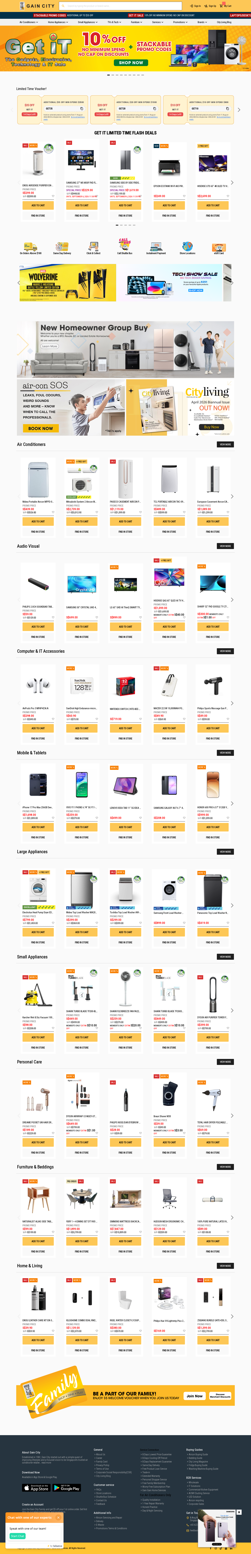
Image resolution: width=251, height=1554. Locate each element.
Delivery (99, 1521)
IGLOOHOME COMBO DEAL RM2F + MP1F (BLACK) (89, 1320)
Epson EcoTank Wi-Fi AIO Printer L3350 (169, 186)
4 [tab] (130, 225)
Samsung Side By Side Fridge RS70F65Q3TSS (125, 182)
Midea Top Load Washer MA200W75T (84, 912)
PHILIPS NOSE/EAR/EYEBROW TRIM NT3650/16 (132, 1122)
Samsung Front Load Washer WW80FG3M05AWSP (178, 913)
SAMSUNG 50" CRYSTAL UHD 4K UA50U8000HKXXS (91, 607)
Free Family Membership (153, 1483)
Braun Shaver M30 (162, 1116)
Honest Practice (149, 1507)
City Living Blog (103, 1476)
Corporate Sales (196, 1504)
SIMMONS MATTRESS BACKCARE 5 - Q (128, 1221)
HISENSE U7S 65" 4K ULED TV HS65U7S (213, 186)
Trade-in (146, 1472)
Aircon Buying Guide (198, 1454)
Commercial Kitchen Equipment (203, 1489)
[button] (53, 196)
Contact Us (101, 1500)
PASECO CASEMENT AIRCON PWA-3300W (130, 501)
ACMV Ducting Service (199, 1493)
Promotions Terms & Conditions (111, 1528)
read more (46, 1462)
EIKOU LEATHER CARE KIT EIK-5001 (39, 1320)
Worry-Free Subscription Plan (156, 1486)
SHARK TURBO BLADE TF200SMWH (170, 1011)
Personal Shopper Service (154, 1479)
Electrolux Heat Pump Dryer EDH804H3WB (42, 912)
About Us (100, 1454)
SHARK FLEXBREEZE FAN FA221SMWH (128, 1011)
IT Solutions (194, 1486)
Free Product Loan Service (154, 1468)
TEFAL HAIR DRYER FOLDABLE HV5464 (215, 1122)
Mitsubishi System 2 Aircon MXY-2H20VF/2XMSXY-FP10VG (94, 501)
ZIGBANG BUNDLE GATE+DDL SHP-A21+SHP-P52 (220, 1320)
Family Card (101, 1461)
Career (99, 1458)
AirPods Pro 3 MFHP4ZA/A (35, 708)
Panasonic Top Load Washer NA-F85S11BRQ (218, 913)
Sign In (197, 6)
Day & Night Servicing (152, 1510)
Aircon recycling (196, 1500)
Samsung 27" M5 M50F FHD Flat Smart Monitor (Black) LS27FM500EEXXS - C (81, 182)
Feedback (100, 1504)
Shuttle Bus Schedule (106, 1496)
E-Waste (100, 1524)
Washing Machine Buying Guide (203, 1468)
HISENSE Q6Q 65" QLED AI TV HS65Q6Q (172, 600)
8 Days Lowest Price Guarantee (156, 1454)
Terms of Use (102, 1468)
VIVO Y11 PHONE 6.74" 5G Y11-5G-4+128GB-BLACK (90, 807)
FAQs (98, 1489)
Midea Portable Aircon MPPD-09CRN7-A (42, 501)
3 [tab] (125, 225)
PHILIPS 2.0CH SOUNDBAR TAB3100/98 (41, 606)
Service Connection (149, 1449)
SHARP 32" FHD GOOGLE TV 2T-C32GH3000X (218, 606)
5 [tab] (134, 225)
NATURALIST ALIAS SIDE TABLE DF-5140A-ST (44, 1221)
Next (248, 48)
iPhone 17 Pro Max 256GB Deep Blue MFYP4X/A (45, 807)
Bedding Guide (195, 1458)
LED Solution (195, 1496)
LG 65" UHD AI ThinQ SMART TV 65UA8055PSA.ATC (134, 607)
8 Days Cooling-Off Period (154, 1458)
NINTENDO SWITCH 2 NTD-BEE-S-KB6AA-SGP (131, 709)
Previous (2, 48)
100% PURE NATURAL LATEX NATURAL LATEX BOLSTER (223, 1221)
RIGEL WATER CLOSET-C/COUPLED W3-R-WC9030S (134, 1320)
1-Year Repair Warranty (153, 1503)
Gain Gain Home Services (154, 1490)
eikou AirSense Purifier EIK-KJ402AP (38, 185)
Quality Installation (151, 1499)
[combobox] (120, 6)
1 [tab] (117, 225)
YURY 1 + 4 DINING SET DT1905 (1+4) (83, 1221)
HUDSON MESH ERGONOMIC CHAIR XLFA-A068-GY (177, 1221)
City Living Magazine (198, 1461)
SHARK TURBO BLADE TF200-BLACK (83, 1011)
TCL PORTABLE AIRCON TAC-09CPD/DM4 (173, 501)
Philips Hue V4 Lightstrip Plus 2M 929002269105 (177, 1321)
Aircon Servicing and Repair (109, 1517)
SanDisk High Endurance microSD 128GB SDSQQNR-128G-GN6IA (97, 708)
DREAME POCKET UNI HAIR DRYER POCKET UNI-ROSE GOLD (51, 1122)
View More (225, 444)
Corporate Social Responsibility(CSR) (114, 1472)
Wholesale (194, 1482)
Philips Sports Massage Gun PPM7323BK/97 (218, 708)
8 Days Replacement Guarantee (157, 1461)
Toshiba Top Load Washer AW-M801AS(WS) (131, 912)
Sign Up (212, 6)
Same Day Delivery (151, 1465)
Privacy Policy (102, 1465)
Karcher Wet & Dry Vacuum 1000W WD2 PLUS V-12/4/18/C (50, 1017)
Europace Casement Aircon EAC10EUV (216, 501)
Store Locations (103, 1493)
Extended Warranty (151, 1476)
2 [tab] (121, 225)
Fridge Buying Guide (198, 1465)
